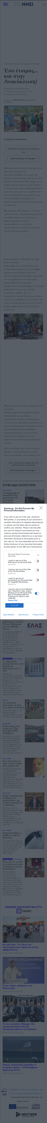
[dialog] (23, 562)
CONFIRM (14, 605)
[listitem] (23, 555)
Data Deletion (8, 615)
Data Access (23, 615)
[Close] (41, 508)
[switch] (37, 561)
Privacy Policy (38, 615)
